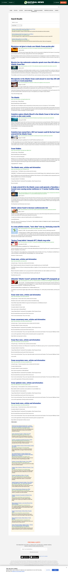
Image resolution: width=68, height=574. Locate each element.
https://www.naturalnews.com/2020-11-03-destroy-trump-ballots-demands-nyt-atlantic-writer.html (36, 242)
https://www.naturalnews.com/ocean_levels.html (20, 405)
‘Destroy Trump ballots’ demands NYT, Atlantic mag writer (30, 240)
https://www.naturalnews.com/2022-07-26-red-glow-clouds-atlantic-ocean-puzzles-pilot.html (35, 48)
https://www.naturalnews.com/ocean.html (19, 261)
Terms (39, 560)
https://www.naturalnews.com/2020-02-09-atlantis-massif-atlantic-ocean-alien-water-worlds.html (36, 117)
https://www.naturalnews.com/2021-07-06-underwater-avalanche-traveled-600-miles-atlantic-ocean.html (37, 66)
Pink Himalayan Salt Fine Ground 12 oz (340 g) (22, 34)
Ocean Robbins (16, 149)
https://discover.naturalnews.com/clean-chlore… (21, 434)
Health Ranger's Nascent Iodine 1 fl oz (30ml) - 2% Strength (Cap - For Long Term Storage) (22, 483)
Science (56, 10)
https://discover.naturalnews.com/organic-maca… (21, 456)
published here (31, 564)
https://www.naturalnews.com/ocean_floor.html (20, 341)
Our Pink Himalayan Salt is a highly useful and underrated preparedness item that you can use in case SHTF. (32, 36)
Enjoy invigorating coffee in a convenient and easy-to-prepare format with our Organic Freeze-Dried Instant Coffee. (22, 449)
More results (14, 421)
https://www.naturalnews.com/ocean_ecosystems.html (21, 362)
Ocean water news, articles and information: (26, 295)
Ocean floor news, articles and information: (25, 340)
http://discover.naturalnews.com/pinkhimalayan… (21, 35)
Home (11, 10)
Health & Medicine (28, 10)
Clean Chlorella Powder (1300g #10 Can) (21, 433)
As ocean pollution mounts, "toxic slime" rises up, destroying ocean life (35, 227)
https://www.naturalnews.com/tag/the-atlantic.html (20, 99)
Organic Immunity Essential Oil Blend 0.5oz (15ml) (22, 495)
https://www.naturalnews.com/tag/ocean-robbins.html (21, 150)
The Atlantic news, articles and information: (26, 167)
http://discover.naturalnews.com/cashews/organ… (21, 469)
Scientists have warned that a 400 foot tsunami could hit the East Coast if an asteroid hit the (37, 133)
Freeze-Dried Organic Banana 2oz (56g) (21, 489)
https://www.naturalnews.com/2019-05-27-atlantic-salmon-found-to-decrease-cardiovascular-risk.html (37, 209)
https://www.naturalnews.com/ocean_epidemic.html (20, 384)
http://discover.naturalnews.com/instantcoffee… (21, 447)
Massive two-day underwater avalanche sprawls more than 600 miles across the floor (38, 63)
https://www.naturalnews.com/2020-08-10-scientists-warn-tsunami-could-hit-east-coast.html (35, 135)
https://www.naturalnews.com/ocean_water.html (20, 296)
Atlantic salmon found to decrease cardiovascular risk (29, 208)
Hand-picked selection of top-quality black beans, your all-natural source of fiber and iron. (22, 522)
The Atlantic (15, 98)
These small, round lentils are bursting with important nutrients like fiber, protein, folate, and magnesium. (31, 41)
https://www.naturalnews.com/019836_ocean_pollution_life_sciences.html (32, 228)
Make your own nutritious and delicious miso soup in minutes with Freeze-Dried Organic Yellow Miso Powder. (22, 515)
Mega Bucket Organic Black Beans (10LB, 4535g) (21, 518)
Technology (34, 11)
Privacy (36, 560)
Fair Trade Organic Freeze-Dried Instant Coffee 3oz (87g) (23, 446)
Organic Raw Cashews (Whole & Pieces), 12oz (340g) (22, 468)
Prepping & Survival (48, 10)
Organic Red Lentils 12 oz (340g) (19, 39)
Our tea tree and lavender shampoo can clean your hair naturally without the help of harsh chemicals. (22, 442)
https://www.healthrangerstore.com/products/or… (21, 440)
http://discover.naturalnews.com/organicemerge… (21, 427)
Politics (15, 10)
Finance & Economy (38, 10)
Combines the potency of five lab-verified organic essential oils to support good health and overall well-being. (22, 499)
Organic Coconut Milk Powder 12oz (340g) (22, 461)
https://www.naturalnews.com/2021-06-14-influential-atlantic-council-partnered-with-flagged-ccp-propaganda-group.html (40, 280)
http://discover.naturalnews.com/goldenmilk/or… (21, 30)
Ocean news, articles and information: (24, 259)
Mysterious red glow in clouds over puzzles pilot (32, 46)
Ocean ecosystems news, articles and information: (28, 360)
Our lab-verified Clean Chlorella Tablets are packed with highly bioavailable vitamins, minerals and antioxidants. (22, 529)
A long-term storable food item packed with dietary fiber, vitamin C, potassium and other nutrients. (22, 492)
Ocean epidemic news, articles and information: (27, 383)
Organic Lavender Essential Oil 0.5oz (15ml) (22, 439)
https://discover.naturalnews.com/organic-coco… (21, 462)
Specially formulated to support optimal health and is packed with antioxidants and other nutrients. (31, 31)
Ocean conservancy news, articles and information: (28, 319)
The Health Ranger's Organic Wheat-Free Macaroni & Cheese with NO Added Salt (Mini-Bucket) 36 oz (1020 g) (22, 454)
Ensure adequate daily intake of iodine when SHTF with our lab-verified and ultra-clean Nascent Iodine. (22, 486)
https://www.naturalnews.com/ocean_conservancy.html (21, 321)
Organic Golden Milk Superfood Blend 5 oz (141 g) (23, 29)
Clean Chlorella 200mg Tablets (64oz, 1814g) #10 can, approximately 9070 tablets (22, 525)
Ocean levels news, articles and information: (26, 403)
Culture (21, 10)
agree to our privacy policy (18, 571)
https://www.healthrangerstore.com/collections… (21, 40)
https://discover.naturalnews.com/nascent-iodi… (21, 484)
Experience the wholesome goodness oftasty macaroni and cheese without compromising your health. (22, 458)
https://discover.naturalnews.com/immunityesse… (21, 497)
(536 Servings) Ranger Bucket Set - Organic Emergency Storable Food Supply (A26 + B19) (22, 426)
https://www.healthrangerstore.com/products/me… (21, 505)
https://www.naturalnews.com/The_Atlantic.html (20, 169)
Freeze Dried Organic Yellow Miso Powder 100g (22, 511)
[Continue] (45, 549)
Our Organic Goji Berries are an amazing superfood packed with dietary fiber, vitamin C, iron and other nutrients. (21, 478)
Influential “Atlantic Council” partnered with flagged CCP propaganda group (36, 279)
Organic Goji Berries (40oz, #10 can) (20, 475)
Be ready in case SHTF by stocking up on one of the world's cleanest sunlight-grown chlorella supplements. (22, 437)
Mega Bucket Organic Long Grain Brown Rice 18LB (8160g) (22, 503)
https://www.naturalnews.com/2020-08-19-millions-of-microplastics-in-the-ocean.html (34, 82)
